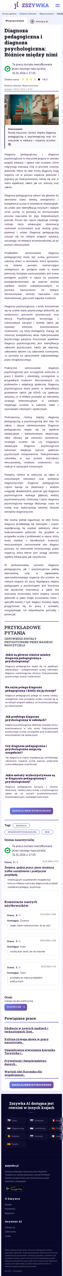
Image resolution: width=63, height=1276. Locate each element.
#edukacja (21, 825)
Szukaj (8, 1236)
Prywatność (10, 1208)
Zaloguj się (10, 1227)
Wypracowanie (30, 85)
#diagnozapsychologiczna (22, 832)
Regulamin (9, 1213)
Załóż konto (10, 1231)
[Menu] (58, 5)
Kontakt (8, 1204)
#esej (47, 832)
